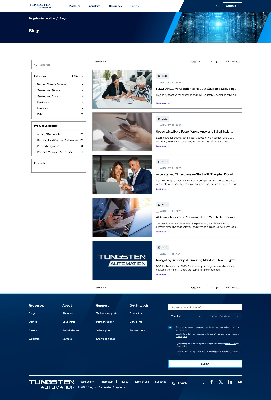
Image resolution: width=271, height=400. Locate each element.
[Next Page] (211, 62)
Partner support (105, 321)
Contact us (136, 313)
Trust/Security (86, 381)
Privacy (124, 381)
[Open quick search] (217, 6)
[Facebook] (211, 381)
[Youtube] (239, 381)
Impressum (107, 381)
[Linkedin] (230, 381)
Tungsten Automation (42, 18)
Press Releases (70, 330)
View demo (136, 321)
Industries (94, 6)
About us (67, 313)
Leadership (68, 321)
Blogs (32, 313)
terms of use (230, 334)
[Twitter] (220, 381)
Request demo (138, 330)
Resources (115, 6)
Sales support (104, 330)
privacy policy (181, 336)
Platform (74, 6)
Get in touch (139, 305)
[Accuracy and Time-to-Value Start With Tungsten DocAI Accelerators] (167, 174)
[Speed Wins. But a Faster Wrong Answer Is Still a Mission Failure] (167, 132)
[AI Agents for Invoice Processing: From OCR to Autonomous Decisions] (167, 217)
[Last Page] (217, 62)
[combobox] (188, 383)
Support (102, 305)
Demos (33, 321)
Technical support (106, 313)
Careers (67, 339)
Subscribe (160, 381)
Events (134, 6)
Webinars (34, 339)
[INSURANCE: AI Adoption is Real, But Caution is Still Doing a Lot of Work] (167, 89)
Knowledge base (105, 339)
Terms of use (142, 381)
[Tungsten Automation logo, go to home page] (51, 384)
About (67, 305)
